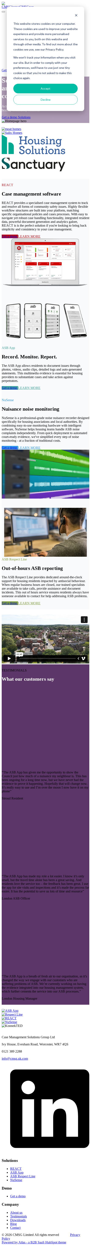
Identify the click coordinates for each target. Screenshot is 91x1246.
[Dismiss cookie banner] (76, 15)
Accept (45, 88)
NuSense (16, 1180)
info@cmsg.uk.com (15, 1058)
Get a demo (18, 1196)
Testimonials (18, 1216)
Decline (46, 99)
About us (16, 1212)
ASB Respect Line (22, 1176)
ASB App (16, 1172)
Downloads (18, 1220)
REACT (16, 1168)
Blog (13, 1224)
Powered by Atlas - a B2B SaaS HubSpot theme (34, 1242)
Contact (15, 1227)
